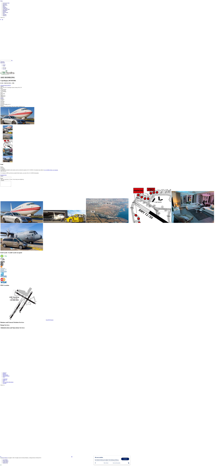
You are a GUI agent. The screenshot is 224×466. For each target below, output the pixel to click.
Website (1, 98)
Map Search (5, 5)
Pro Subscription (3, 175)
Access (4, 64)
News (4, 376)
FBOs (4, 6)
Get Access (5, 2)
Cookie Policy (5, 461)
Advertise (4, 14)
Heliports (4, 7)
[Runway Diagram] (23, 319)
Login (8, 2)
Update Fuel (5, 8)
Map (2, 62)
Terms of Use (5, 462)
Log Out (4, 68)
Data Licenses (5, 12)
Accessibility (5, 459)
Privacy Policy (6, 460)
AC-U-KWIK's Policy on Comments (51, 170)
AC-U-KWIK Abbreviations (8, 382)
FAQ (4, 13)
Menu (1, 0)
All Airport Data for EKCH (5, 85)
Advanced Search (6, 375)
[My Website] (112, 59)
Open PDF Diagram (49, 319)
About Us (4, 15)
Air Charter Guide (6, 9)
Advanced (5, 3)
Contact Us (5, 379)
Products (4, 11)
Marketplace (5, 10)
